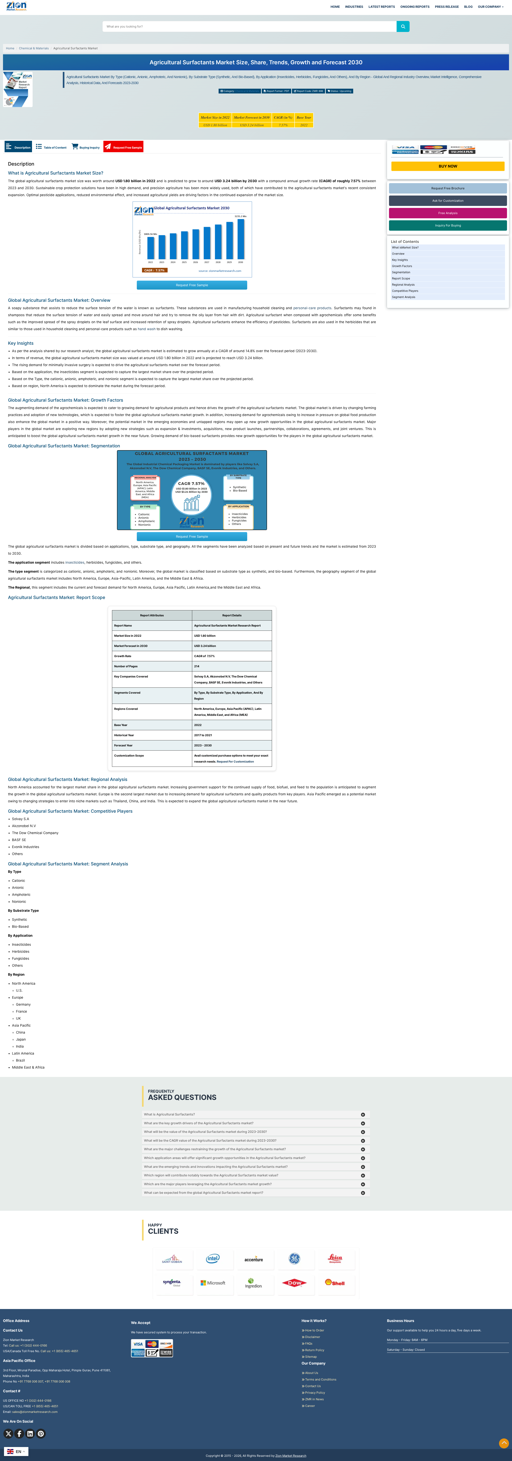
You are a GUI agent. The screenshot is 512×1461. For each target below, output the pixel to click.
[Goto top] (504, 1443)
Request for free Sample (256, 64)
